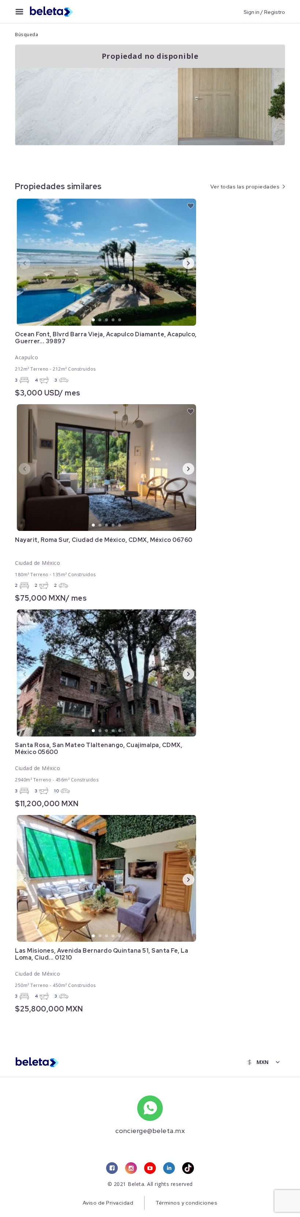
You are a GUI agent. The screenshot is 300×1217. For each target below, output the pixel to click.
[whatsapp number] (150, 1108)
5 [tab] (120, 320)
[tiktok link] (188, 1168)
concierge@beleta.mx (150, 1130)
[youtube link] (150, 1168)
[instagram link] (131, 1168)
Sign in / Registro (264, 12)
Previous (18, 263)
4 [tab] (113, 320)
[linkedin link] (169, 1168)
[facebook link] (112, 1168)
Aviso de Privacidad (108, 1202)
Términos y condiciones (186, 1202)
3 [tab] (107, 320)
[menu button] (19, 11)
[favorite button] (190, 206)
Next (182, 263)
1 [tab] (93, 320)
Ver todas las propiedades (245, 186)
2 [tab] (100, 320)
